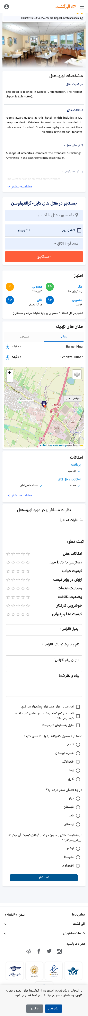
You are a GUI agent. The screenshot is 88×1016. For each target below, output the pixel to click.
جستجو (44, 256)
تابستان (69, 807)
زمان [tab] (64, 337)
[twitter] (49, 951)
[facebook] (38, 951)
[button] (45, 406)
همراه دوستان (64, 753)
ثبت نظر (44, 877)
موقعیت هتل (73, 398)
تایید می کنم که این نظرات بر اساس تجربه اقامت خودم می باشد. (43, 716)
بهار (71, 798)
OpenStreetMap (58, 445)
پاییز (71, 815)
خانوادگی (68, 761)
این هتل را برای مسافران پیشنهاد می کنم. (47, 706)
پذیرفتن (53, 1008)
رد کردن (34, 1008)
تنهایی (69, 744)
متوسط (69, 857)
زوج (71, 770)
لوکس (70, 848)
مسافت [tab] (24, 337)
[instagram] (59, 951)
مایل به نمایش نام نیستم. (57, 725)
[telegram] (28, 951)
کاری (71, 779)
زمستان (69, 824)
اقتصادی (68, 865)
